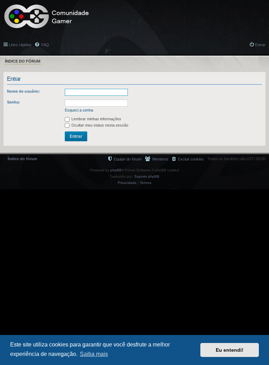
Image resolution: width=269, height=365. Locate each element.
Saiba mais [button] (94, 354)
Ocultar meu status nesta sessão (99, 125)
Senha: (13, 102)
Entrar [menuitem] (260, 45)
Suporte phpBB (146, 176)
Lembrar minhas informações (95, 119)
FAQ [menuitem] (44, 45)
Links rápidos (20, 45)
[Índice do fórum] (47, 16)
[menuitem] (188, 159)
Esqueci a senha (79, 110)
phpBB (116, 170)
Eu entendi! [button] (229, 350)
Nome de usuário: (23, 91)
